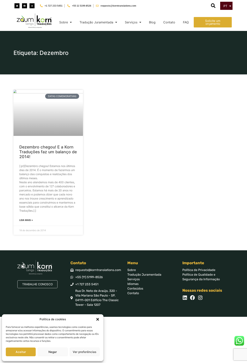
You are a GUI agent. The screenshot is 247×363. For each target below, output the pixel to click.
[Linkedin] (16, 5)
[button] (98, 319)
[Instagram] (32, 5)
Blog (152, 22)
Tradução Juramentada (96, 22)
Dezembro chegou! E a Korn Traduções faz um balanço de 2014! (48, 152)
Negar (52, 352)
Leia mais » (26, 220)
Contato (169, 22)
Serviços (131, 22)
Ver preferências (84, 352)
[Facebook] (24, 5)
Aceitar (21, 352)
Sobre (63, 22)
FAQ (186, 22)
